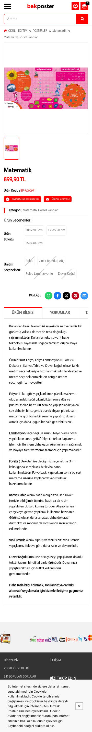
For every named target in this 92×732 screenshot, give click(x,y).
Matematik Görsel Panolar (21, 37)
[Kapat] (79, 706)
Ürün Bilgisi (23, 313)
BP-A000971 (28, 190)
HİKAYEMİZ (11, 660)
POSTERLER (40, 30)
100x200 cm (34, 230)
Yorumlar (60, 313)
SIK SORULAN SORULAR (20, 676)
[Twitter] (66, 296)
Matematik (59, 30)
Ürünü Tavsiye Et (61, 199)
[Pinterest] (75, 296)
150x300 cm (34, 243)
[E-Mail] (84, 296)
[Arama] (82, 19)
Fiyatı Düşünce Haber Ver (25, 199)
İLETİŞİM (55, 660)
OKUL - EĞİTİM (17, 30)
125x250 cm (56, 230)
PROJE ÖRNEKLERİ (16, 668)
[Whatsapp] (48, 296)
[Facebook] (57, 296)
